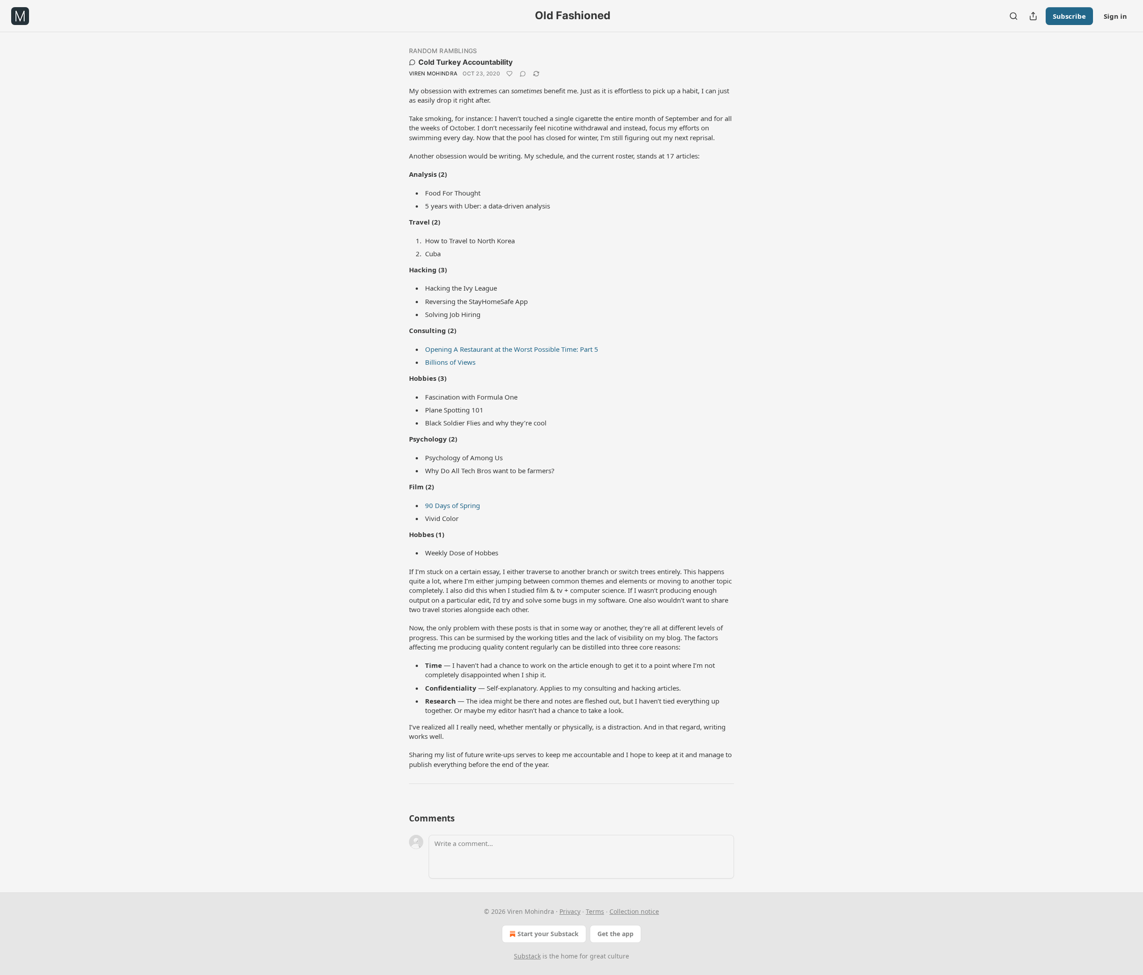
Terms (595, 911)
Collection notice (634, 911)
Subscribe (1069, 16)
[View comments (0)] (523, 73)
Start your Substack (548, 933)
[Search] (1013, 16)
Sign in (1115, 16)
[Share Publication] (1033, 16)
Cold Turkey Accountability (465, 62)
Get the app (615, 933)
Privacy (569, 911)
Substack (527, 956)
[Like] (509, 73)
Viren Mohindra (433, 73)
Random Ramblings (443, 50)
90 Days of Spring (452, 505)
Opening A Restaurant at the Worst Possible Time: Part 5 (511, 349)
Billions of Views (450, 362)
